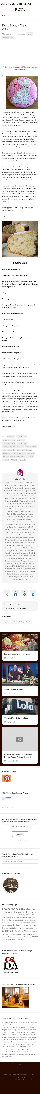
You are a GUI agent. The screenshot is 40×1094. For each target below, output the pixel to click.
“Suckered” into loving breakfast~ (16, 718)
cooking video (22, 443)
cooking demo (30, 915)
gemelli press (9, 922)
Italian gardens (27, 925)
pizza (11, 934)
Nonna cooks (33, 931)
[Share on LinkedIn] (33, 592)
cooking (22, 915)
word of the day (6, 940)
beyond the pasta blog (17, 912)
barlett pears (11, 437)
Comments (10, 622)
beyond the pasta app (9, 440)
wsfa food (6, 460)
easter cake (20, 447)
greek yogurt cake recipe (24, 450)
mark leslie (30, 453)
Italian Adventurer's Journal (28, 922)
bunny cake (20, 440)
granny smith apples (9, 450)
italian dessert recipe (19, 453)
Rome (10, 936)
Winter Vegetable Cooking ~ (14, 689)
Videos (26, 937)
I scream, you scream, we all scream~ (17, 654)
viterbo (35, 936)
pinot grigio (5, 934)
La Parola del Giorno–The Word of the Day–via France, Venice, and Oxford (18, 755)
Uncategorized (8, 37)
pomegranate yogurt (9, 456)
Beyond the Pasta (6, 797)
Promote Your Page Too (8, 808)
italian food (18, 925)
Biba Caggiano (12, 915)
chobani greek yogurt (9, 443)
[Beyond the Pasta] (6, 800)
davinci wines (29, 920)
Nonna (27, 930)
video (21, 937)
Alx (31, 1080)
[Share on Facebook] (15, 592)
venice (17, 937)
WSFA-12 (14, 460)
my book (20, 931)
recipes (30, 34)
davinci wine (20, 920)
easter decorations (31, 447)
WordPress (18, 1080)
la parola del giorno (31, 928)
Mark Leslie (21, 34)
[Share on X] (6, 592)
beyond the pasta (22, 437)
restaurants (28, 934)
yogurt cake (22, 460)
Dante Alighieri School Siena (19, 917)
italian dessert (7, 453)
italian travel (17, 928)
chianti (18, 915)
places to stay (16, 934)
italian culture (7, 925)
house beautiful (16, 922)
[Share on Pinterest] (24, 592)
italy (23, 928)
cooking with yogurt (9, 447)
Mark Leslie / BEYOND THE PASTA (20, 7)
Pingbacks (25, 622)
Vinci (29, 937)
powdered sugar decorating (25, 456)
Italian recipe (8, 928)
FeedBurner (24, 837)
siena (13, 937)
